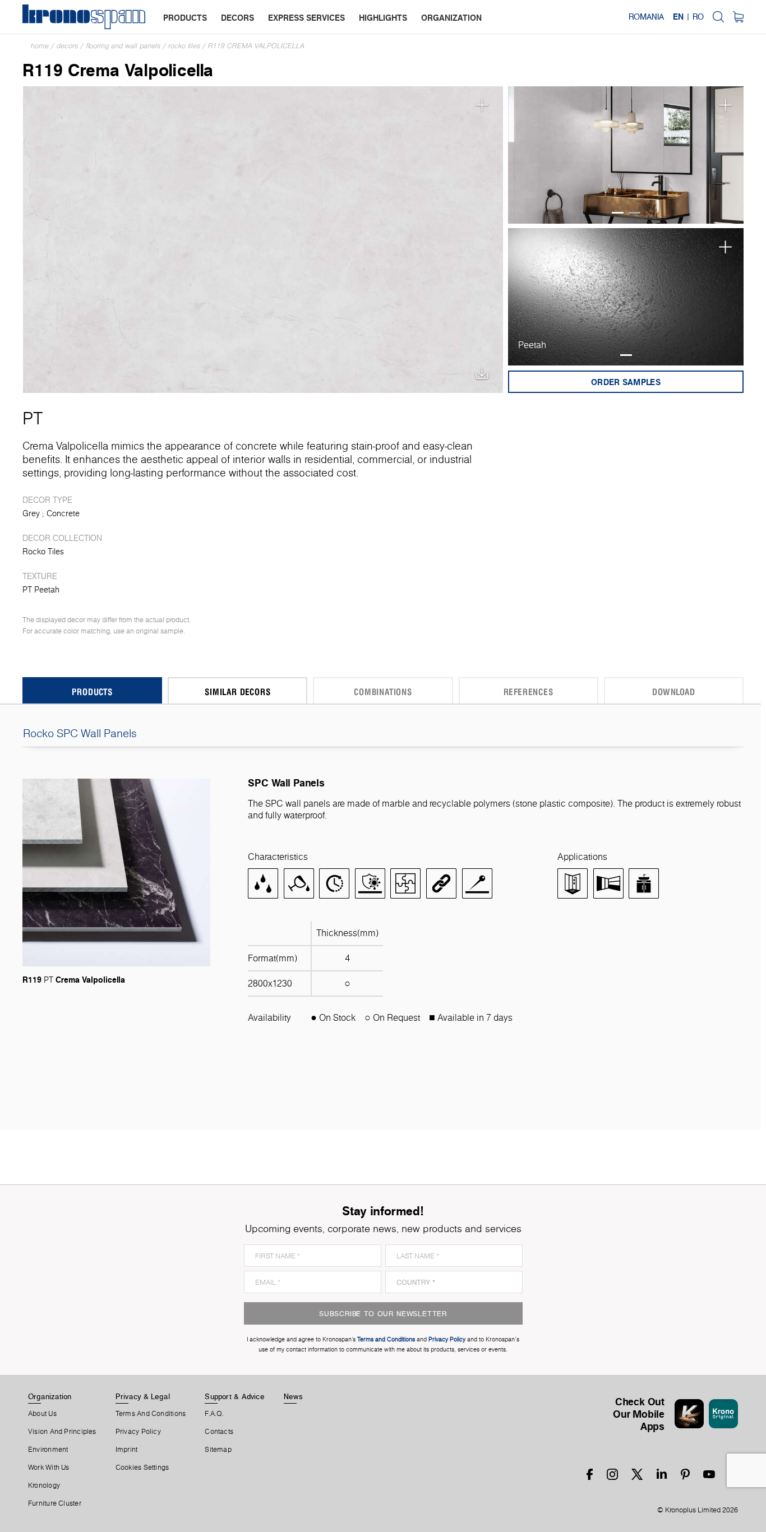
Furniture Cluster (54, 1503)
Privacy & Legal (143, 1396)
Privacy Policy (138, 1431)
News (293, 1396)
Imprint (127, 1449)
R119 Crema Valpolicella (256, 45)
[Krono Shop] (738, 16)
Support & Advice (235, 1396)
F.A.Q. (214, 1413)
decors (237, 18)
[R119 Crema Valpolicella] (263, 238)
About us (42, 1413)
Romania (646, 16)
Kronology (44, 1485)
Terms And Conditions (151, 1413)
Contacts (219, 1431)
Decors (67, 45)
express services (306, 18)
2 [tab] (634, 213)
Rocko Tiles (184, 45)
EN (678, 16)
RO (698, 16)
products (185, 18)
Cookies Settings (142, 1467)
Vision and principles (62, 1431)
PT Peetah (40, 589)
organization (451, 18)
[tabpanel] (626, 155)
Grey (31, 513)
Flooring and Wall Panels (123, 45)
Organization (50, 1396)
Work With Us (49, 1467)
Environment (48, 1449)
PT (32, 418)
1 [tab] (618, 213)
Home (40, 45)
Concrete (63, 513)
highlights (383, 18)
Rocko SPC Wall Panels (80, 733)
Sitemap (218, 1449)
